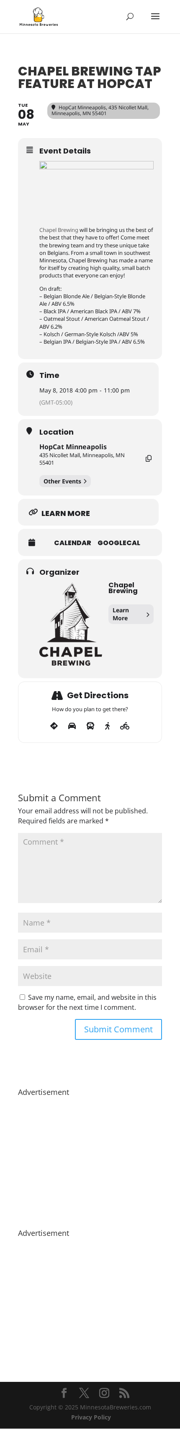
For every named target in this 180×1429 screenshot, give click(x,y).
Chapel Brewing (58, 230)
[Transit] (90, 726)
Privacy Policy (91, 1417)
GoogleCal (119, 543)
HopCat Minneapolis (73, 446)
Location (56, 432)
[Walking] (107, 726)
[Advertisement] (90, 1158)
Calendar (72, 543)
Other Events (62, 481)
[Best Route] (54, 726)
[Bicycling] (125, 726)
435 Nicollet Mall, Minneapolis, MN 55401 (82, 458)
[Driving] (72, 726)
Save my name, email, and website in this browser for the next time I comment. (87, 1002)
